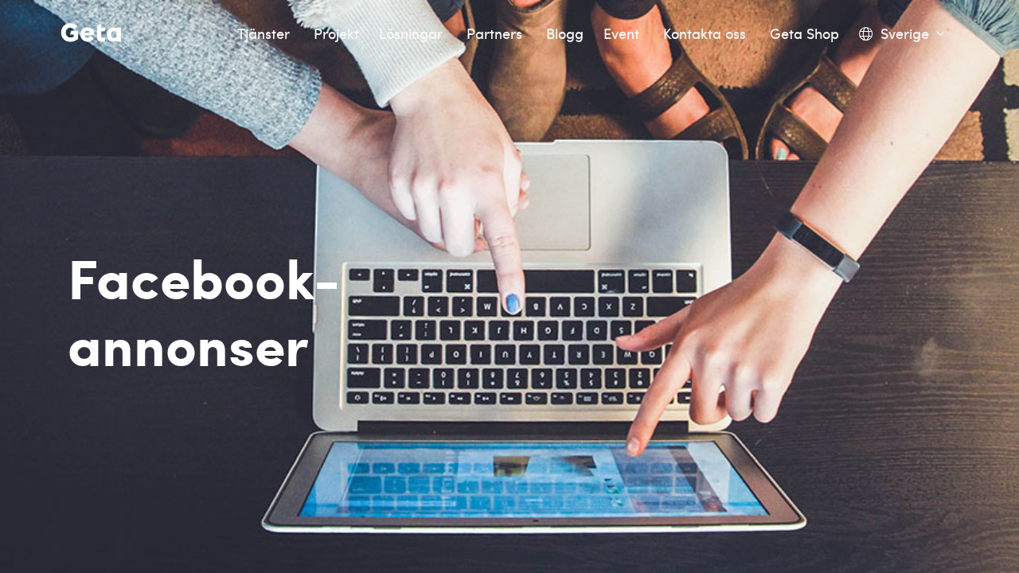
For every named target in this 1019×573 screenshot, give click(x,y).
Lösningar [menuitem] (413, 33)
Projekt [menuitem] (336, 33)
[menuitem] (901, 33)
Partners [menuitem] (496, 33)
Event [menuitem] (623, 33)
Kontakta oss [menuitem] (706, 33)
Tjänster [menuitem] (265, 33)
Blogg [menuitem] (565, 33)
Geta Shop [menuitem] (804, 33)
